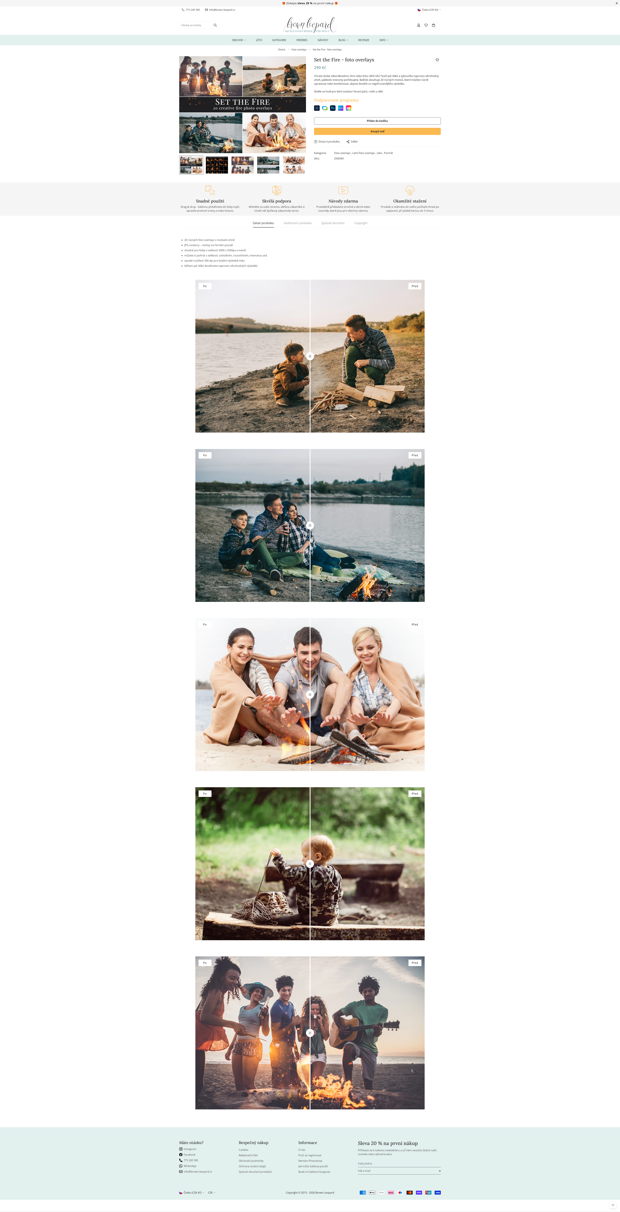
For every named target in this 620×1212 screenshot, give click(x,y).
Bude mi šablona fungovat (314, 1172)
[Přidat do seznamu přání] (437, 60)
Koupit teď (377, 131)
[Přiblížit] (299, 63)
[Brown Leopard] (310, 25)
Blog (342, 40)
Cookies (243, 1150)
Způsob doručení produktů (255, 1172)
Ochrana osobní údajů (252, 1166)
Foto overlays (298, 49)
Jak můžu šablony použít (313, 1166)
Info (382, 40)
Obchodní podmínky (251, 1161)
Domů (281, 49)
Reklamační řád (248, 1155)
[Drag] (310, 356)
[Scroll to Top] (613, 1194)
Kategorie (279, 40)
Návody (323, 40)
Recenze (363, 40)
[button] (433, 25)
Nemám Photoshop (310, 1161)
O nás (301, 1150)
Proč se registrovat (309, 1155)
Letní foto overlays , (364, 153)
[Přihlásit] (437, 1171)
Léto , (380, 153)
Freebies (301, 40)
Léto (259, 40)
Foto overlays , (343, 153)
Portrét (388, 153)
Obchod (237, 40)
